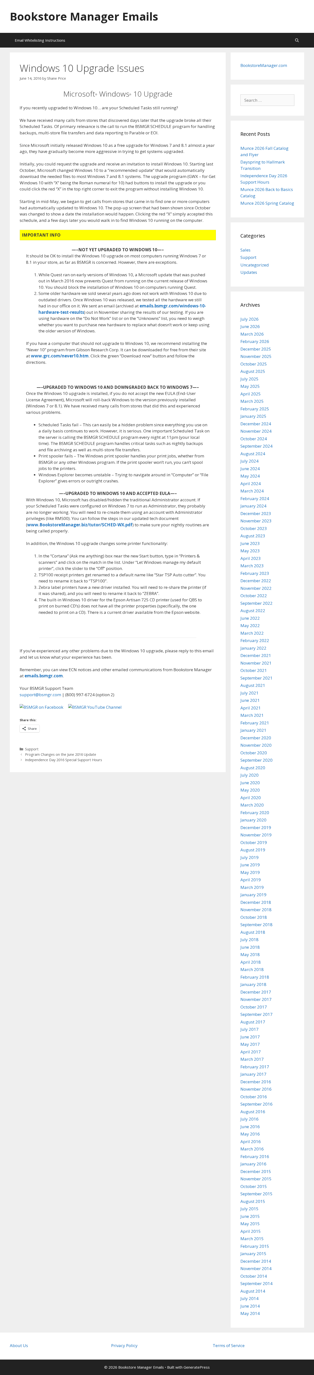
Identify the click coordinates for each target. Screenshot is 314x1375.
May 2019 (250, 872)
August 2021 (252, 685)
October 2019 (253, 842)
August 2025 (252, 371)
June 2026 (250, 326)
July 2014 (249, 1298)
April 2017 (250, 1052)
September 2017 (256, 1014)
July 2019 (249, 857)
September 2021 (256, 678)
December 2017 (255, 992)
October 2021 (253, 670)
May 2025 (250, 386)
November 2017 (256, 999)
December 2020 (255, 738)
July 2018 (249, 939)
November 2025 (256, 356)
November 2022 (256, 588)
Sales (245, 250)
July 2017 (249, 1029)
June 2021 (250, 700)
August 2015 (252, 1201)
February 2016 (254, 1156)
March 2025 (252, 401)
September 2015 (256, 1194)
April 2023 (250, 558)
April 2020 (250, 797)
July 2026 (249, 319)
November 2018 (256, 909)
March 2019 (252, 887)
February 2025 (254, 409)
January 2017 (253, 1074)
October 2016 (253, 1096)
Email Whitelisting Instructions (40, 40)
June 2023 (250, 543)
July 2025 (249, 379)
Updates (248, 272)
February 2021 (254, 723)
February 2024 (254, 498)
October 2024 (253, 439)
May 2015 (250, 1223)
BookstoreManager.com (263, 65)
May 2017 (250, 1044)
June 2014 (250, 1306)
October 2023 (253, 528)
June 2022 (250, 618)
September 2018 (256, 924)
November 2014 (256, 1268)
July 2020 (249, 775)
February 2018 (254, 977)
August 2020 (252, 767)
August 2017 (252, 1022)
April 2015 (250, 1231)
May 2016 (250, 1134)
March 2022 (252, 633)
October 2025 (253, 364)
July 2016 (249, 1119)
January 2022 (253, 648)
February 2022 (254, 640)
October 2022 (253, 595)
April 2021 (250, 708)
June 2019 (250, 865)
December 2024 (255, 424)
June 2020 (250, 782)
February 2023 (254, 573)
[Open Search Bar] (297, 40)
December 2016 (255, 1082)
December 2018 (255, 902)
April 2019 (250, 880)
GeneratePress (196, 1367)
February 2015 (254, 1246)
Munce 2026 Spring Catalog (267, 203)
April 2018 (250, 962)
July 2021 (249, 693)
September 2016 (256, 1104)
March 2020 (252, 805)
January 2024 (253, 506)
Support (32, 749)
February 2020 (254, 812)
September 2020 (256, 760)
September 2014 (256, 1283)
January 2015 (253, 1253)
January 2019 (253, 894)
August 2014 (252, 1291)
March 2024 (252, 491)
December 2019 (255, 827)
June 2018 (250, 947)
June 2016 (250, 1126)
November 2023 (256, 521)
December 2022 (255, 580)
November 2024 (256, 431)
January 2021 (253, 730)
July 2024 (249, 461)
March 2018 (252, 969)
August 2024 (252, 453)
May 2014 (250, 1313)
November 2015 (256, 1179)
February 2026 (254, 341)
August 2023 (252, 536)
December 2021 (255, 655)
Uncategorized (254, 265)
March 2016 (252, 1149)
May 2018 (250, 954)
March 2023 (252, 565)
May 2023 (250, 551)
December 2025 (255, 349)
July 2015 (249, 1208)
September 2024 (256, 446)
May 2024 (250, 476)
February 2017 (254, 1067)
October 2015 (253, 1186)
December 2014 (255, 1261)
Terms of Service (229, 1345)
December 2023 (255, 513)
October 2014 (253, 1276)
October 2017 (253, 1007)
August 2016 (252, 1111)
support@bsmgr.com (40, 694)
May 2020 (250, 790)
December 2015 (255, 1171)
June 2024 (250, 468)
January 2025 (253, 416)
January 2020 (253, 820)
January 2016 (253, 1164)
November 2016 (256, 1089)
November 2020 (256, 745)
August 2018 (252, 932)
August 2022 (252, 610)
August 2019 (252, 850)
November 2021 (256, 663)
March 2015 (252, 1238)
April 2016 (250, 1141)
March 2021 (252, 715)
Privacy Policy (124, 1345)
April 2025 (250, 394)
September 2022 (256, 603)
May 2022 (250, 625)
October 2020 (253, 753)
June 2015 (250, 1216)
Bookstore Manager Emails (84, 16)
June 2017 (250, 1037)
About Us (19, 1345)
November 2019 (256, 835)
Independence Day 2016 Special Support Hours (63, 759)
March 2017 (252, 1059)
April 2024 (250, 483)
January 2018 (253, 984)
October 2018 (253, 917)
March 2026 (252, 334)
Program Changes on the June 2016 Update (60, 754)
